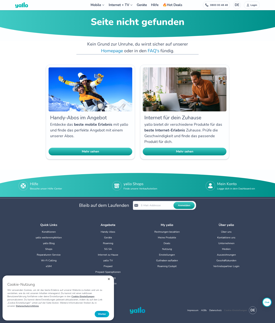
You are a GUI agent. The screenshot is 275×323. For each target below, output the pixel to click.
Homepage (112, 51)
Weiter (102, 314)
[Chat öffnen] (267, 302)
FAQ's (153, 51)
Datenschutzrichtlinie (27, 306)
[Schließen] (108, 279)
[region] (58, 298)
